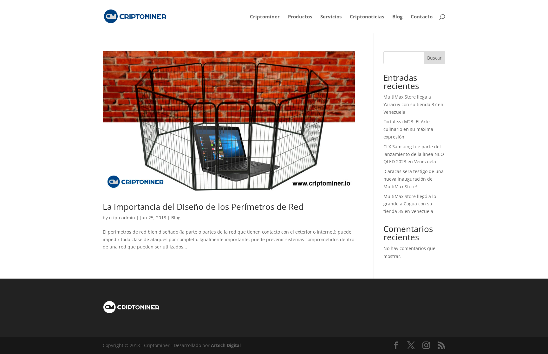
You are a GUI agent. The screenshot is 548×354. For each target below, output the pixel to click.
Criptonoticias (367, 17)
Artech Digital (226, 345)
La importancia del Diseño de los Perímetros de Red (203, 206)
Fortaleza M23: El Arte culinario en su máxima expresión (408, 129)
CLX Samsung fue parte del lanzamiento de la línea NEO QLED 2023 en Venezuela (413, 154)
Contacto (422, 17)
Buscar (434, 58)
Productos (300, 17)
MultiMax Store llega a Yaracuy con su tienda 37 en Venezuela (413, 104)
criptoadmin (122, 218)
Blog (397, 17)
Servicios (331, 17)
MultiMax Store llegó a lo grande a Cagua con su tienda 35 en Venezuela (409, 204)
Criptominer (265, 17)
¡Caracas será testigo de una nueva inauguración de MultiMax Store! (413, 179)
